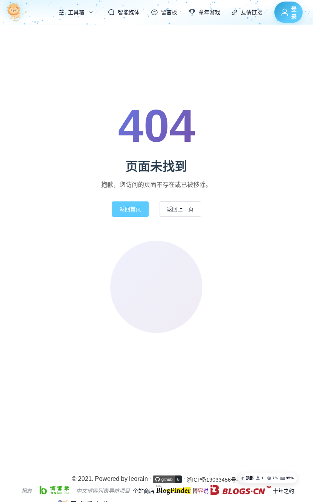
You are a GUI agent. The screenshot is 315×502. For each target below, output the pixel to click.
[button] (267, 478)
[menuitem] (24, 12)
